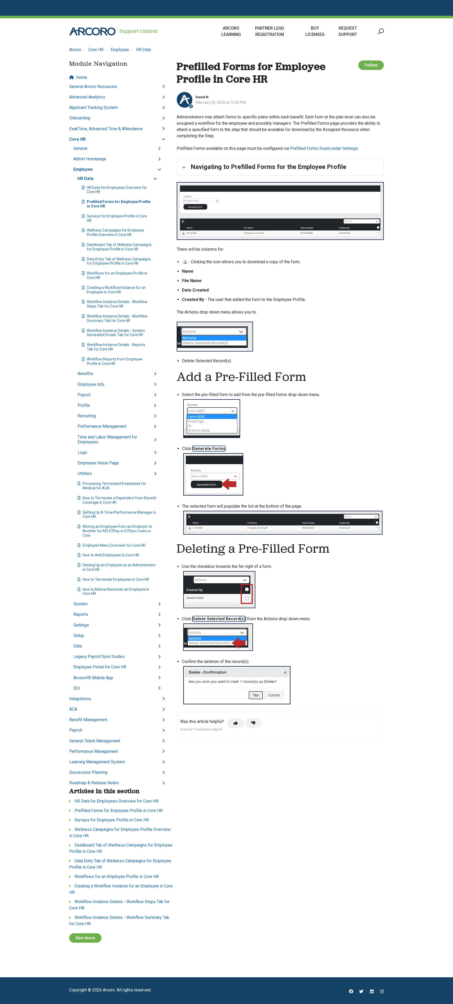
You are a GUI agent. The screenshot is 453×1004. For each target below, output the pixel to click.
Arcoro (75, 49)
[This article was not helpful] (253, 723)
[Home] (92, 31)
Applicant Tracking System (93, 107)
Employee (120, 49)
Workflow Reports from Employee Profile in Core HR (115, 361)
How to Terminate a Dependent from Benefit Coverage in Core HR (119, 500)
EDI (76, 688)
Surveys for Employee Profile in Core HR (117, 218)
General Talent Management (94, 740)
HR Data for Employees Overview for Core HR (117, 189)
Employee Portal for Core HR (99, 667)
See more (85, 937)
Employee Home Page (98, 462)
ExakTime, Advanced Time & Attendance (106, 128)
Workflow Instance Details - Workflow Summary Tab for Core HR (117, 318)
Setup (78, 635)
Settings (81, 625)
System (80, 603)
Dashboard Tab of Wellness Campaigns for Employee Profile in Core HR (119, 247)
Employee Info (91, 384)
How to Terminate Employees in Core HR (116, 579)
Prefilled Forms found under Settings (324, 148)
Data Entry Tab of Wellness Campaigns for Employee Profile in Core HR (119, 261)
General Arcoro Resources (93, 86)
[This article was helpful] (235, 723)
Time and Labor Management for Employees (107, 440)
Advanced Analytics (87, 97)
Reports (80, 614)
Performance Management (102, 426)
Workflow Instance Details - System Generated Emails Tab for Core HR (116, 332)
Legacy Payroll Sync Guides (99, 656)
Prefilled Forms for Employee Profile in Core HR (118, 204)
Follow (371, 65)
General (80, 148)
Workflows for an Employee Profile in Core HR (117, 275)
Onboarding (79, 118)
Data (77, 646)
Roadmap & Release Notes (94, 782)
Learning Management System (97, 761)
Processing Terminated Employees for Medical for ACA (114, 485)
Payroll (84, 394)
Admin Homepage (89, 158)
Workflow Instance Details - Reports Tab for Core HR (116, 347)
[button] (380, 31)
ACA (73, 709)
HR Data (143, 49)
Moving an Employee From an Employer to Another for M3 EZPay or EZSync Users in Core (117, 530)
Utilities (85, 473)
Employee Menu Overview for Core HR (114, 545)
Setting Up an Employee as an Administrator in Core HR (119, 567)
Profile (84, 405)
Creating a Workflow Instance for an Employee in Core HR (116, 290)
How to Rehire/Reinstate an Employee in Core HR (116, 591)
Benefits (85, 373)
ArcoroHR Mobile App (93, 677)
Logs (82, 452)
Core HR (96, 49)
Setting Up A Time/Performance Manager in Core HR (119, 514)
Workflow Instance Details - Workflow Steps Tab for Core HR (117, 304)
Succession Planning (88, 772)
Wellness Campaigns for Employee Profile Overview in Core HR (115, 232)
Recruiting (87, 415)
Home (81, 77)
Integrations (80, 698)
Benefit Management (88, 719)
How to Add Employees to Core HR (111, 555)
